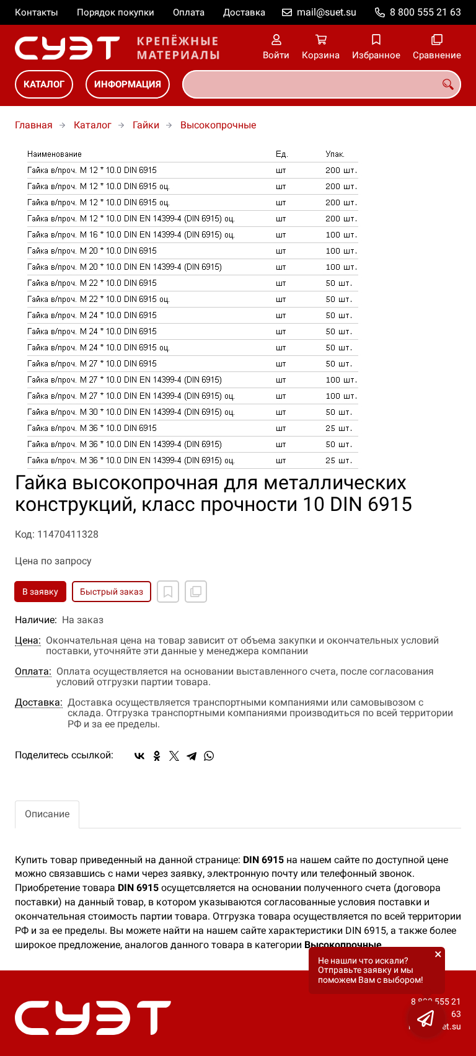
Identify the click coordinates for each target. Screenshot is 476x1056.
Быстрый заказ (111, 592)
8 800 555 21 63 (425, 12)
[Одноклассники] (156, 755)
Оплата (189, 12)
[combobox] (321, 84)
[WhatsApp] (208, 755)
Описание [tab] (47, 814)
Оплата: (33, 671)
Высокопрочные (218, 125)
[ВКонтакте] (139, 755)
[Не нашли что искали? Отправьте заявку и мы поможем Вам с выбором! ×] (426, 1018)
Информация (127, 84)
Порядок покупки (115, 12)
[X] (174, 755)
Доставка (244, 12)
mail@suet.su (326, 12)
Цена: (28, 640)
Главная (34, 125)
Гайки (146, 125)
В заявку (40, 592)
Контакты (36, 12)
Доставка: (39, 702)
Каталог (44, 84)
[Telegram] (191, 755)
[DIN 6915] (238, 308)
